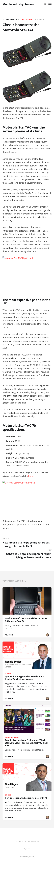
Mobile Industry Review (18, 4)
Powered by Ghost (27, 856)
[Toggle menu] (50, 4)
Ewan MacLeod (11, 19)
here (30, 475)
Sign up (27, 849)
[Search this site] (45, 4)
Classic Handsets (27, 19)
